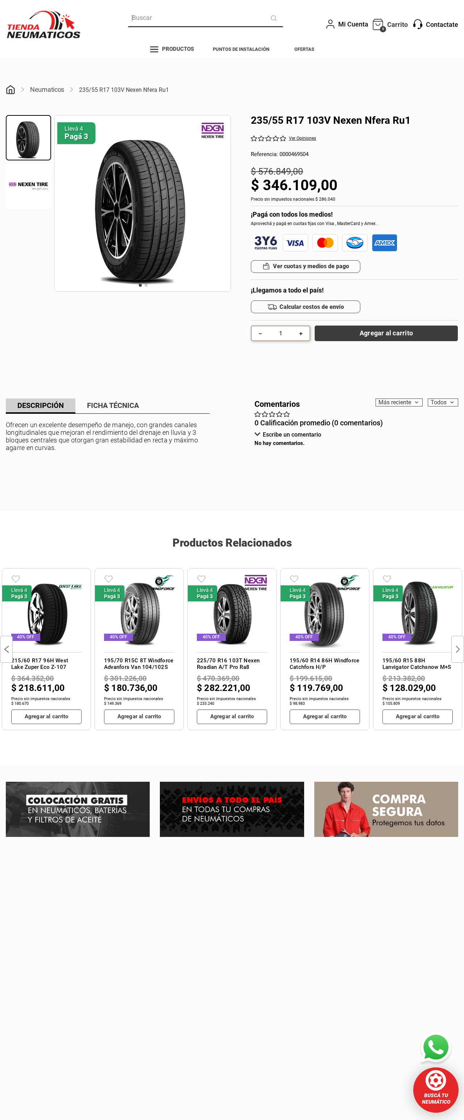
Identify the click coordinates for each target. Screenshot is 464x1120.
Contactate (442, 24)
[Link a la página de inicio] (10, 90)
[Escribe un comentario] (301, 138)
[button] (436, 1090)
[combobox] (205, 18)
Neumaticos (47, 89)
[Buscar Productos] (275, 18)
